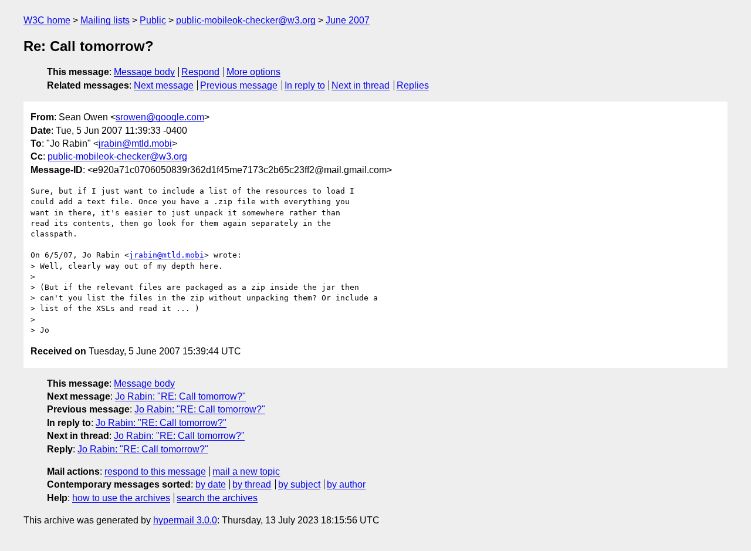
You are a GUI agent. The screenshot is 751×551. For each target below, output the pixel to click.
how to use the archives (121, 498)
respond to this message (155, 471)
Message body (144, 72)
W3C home (46, 20)
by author (346, 484)
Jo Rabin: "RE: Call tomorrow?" (180, 396)
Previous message (239, 85)
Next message (164, 85)
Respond (200, 72)
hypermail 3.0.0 (185, 520)
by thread (251, 484)
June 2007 (348, 20)
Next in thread (360, 85)
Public (153, 20)
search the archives (217, 498)
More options (253, 72)
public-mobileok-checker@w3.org (246, 20)
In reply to (305, 85)
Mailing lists (105, 20)
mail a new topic (246, 471)
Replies (413, 85)
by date (210, 484)
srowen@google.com (160, 117)
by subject (299, 484)
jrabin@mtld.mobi (135, 143)
